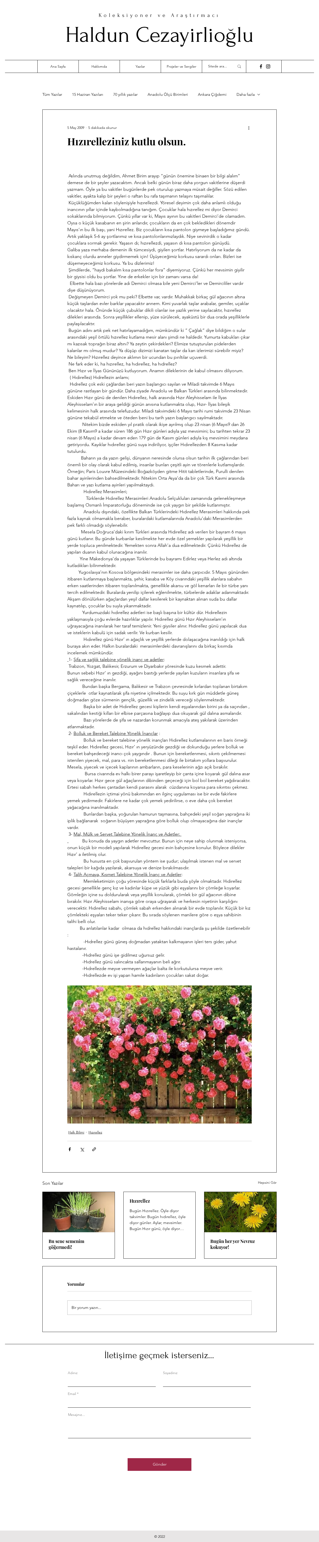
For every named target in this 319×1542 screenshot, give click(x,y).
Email (72, 1393)
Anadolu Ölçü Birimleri (168, 94)
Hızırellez (95, 1132)
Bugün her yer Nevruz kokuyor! (232, 1244)
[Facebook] (261, 66)
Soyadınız (170, 1373)
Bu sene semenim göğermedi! (66, 1244)
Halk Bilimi (76, 1132)
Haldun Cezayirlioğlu (159, 35)
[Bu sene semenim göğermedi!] (79, 1212)
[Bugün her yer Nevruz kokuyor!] (240, 1212)
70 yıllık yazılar (125, 94)
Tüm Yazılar (52, 94)
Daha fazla (246, 94)
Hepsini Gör (267, 1182)
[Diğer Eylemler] (249, 128)
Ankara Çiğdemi (212, 94)
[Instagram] (268, 66)
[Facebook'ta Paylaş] (69, 1149)
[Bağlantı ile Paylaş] (94, 1149)
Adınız (73, 1373)
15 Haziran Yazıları (87, 94)
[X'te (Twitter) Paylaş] (82, 1149)
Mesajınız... (76, 1414)
